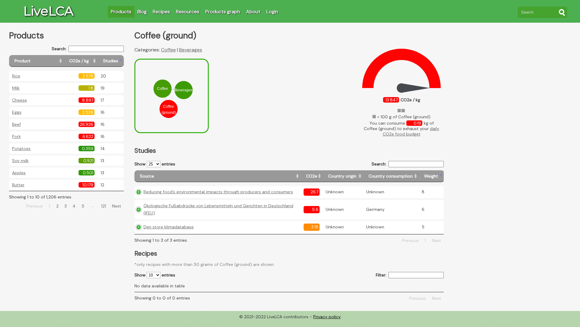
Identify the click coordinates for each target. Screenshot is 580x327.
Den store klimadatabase (168, 227)
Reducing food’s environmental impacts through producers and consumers (218, 192)
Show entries (154, 164)
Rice (16, 76)
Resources (187, 11)
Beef (16, 124)
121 (103, 206)
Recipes (161, 11)
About (253, 11)
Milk (16, 88)
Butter (18, 185)
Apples (19, 172)
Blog (142, 11)
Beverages (190, 50)
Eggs (16, 112)
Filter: (381, 275)
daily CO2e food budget (411, 131)
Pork (16, 136)
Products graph (222, 11)
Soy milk (20, 160)
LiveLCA (48, 11)
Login (272, 11)
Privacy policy (327, 316)
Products (121, 11)
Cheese (19, 100)
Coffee (168, 50)
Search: (59, 48)
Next (116, 206)
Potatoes (21, 148)
